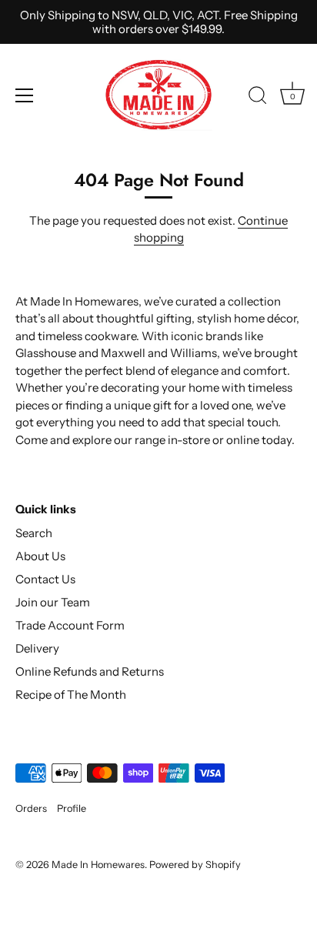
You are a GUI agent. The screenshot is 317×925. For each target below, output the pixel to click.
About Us (40, 556)
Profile (71, 808)
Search (33, 533)
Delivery (37, 648)
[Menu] (25, 95)
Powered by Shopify (195, 864)
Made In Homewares (98, 864)
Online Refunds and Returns (89, 671)
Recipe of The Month (70, 694)
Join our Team (52, 602)
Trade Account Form (70, 625)
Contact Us (45, 579)
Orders (31, 808)
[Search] (258, 98)
